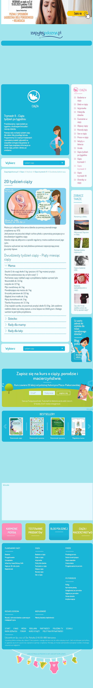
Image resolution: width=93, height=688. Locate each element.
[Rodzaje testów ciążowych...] (81, 243)
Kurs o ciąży (34, 631)
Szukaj (69, 628)
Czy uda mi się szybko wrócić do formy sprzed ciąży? (81, 307)
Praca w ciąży (82, 137)
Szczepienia (8, 560)
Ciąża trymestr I (81, 160)
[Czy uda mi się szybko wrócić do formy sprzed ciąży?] (81, 298)
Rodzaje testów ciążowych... (79, 251)
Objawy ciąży (82, 125)
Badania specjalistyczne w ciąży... (80, 288)
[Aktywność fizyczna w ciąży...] (81, 225)
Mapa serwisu (11, 631)
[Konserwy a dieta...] (81, 209)
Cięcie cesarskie (70, 560)
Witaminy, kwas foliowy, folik (14, 563)
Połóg (67, 585)
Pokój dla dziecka (81, 113)
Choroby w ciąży (81, 181)
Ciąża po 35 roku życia (12, 566)
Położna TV (58, 628)
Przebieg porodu (70, 554)
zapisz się (63, 393)
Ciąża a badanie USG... (79, 269)
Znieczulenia (69, 563)
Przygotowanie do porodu (73, 566)
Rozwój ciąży (82, 129)
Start (7, 628)
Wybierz (10, 163)
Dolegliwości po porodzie (73, 590)
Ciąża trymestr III (81, 174)
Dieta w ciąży (82, 104)
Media (23, 628)
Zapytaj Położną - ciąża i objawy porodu (46, 34)
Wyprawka (81, 108)
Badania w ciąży (81, 99)
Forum (23, 631)
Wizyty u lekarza (80, 143)
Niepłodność (9, 569)
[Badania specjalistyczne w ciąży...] (81, 278)
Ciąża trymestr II (81, 167)
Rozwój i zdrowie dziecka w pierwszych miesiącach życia (17, 619)
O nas (15, 628)
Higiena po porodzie (71, 593)
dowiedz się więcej (80, 355)
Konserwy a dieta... (81, 216)
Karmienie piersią (71, 587)
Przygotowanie (9, 557)
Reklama (33, 628)
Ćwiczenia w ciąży (82, 120)
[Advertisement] (46, 64)
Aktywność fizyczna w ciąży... (81, 233)
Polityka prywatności (53, 631)
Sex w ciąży (82, 133)
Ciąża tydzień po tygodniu (82, 153)
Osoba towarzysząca (71, 557)
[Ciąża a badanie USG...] (81, 260)
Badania (7, 554)
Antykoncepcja (70, 599)
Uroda (79, 148)
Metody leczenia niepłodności (44, 618)
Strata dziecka (69, 596)
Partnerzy (45, 628)
